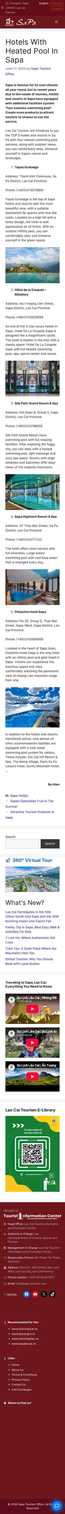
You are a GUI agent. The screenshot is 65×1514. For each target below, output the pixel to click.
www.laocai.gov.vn (23, 1334)
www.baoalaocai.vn (24, 1343)
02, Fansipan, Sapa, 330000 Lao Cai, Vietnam (17, 8)
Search (10, 837)
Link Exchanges (22, 1389)
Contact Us (19, 1384)
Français (56, 3)
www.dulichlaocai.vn (25, 1329)
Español (57, 8)
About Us (17, 1370)
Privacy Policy (21, 1379)
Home (15, 1365)
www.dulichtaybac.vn (25, 1338)
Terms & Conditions (24, 1374)
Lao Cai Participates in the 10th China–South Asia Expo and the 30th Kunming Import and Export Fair (32, 916)
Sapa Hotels (19, 795)
